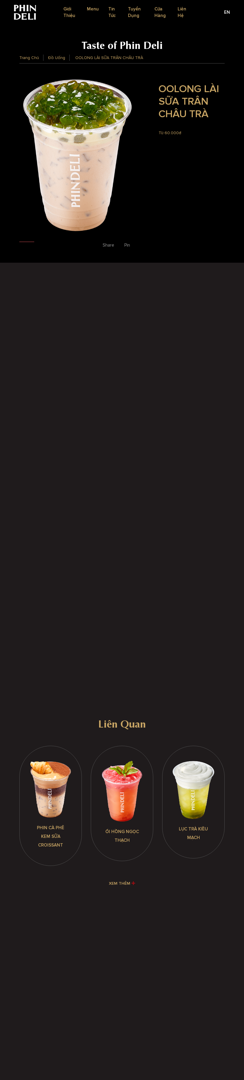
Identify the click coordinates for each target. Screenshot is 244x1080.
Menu (93, 9)
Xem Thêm (120, 883)
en (227, 12)
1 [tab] (26, 243)
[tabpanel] (77, 155)
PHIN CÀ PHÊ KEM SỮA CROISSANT (50, 836)
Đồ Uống (56, 57)
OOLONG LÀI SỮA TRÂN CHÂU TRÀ (109, 57)
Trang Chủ (29, 57)
